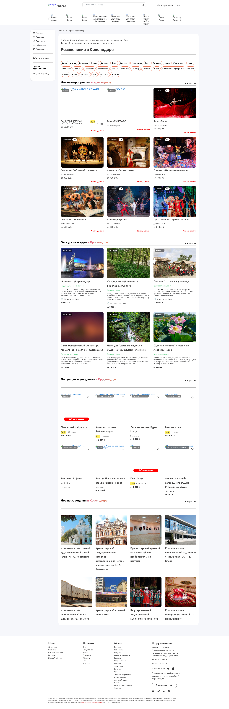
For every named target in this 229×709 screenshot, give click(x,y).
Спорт (156, 69)
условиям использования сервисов (92, 702)
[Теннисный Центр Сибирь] (76, 460)
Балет (64, 63)
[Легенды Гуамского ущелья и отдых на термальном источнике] (128, 327)
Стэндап (190, 69)
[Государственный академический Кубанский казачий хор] (145, 592)
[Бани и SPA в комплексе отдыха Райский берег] (111, 460)
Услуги (74, 74)
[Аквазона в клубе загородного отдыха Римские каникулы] (180, 460)
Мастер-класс (179, 63)
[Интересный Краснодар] (82, 263)
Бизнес (73, 63)
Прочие (115, 69)
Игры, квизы (137, 63)
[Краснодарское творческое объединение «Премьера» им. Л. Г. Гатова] (180, 530)
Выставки (105, 63)
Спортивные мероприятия (173, 69)
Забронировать (76, 419)
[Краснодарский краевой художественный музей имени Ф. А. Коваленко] (76, 530)
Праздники (89, 69)
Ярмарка (115, 74)
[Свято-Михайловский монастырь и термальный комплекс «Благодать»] (82, 327)
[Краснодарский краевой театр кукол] (111, 592)
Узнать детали (97, 131)
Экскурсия (104, 74)
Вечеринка (83, 63)
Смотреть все (190, 83)
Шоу (94, 74)
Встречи (94, 63)
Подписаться (162, 685)
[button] (165, 6)
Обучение (66, 69)
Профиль (40, 37)
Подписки (40, 41)
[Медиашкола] (180, 409)
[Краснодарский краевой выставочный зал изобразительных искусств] (145, 530)
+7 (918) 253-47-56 (159, 659)
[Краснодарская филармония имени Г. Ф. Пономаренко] (180, 592)
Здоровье (124, 63)
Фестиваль (85, 74)
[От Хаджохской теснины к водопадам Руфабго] (128, 263)
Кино (147, 63)
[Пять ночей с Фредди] (76, 409)
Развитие (125, 69)
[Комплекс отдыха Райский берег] (111, 409)
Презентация (102, 69)
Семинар (135, 69)
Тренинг (65, 74)
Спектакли (147, 69)
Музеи (190, 63)
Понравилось (41, 49)
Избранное (41, 45)
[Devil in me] (145, 460)
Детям (114, 63)
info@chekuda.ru (159, 664)
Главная (39, 33)
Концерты (157, 63)
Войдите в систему (41, 58)
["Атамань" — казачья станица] (175, 263)
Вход (179, 6)
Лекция (167, 63)
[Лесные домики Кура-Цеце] (145, 409)
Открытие (77, 69)
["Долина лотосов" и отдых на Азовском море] (175, 327)
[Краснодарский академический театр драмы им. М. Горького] (76, 592)
